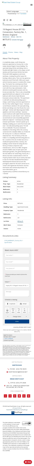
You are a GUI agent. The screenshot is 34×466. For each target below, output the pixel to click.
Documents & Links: (10, 236)
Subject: (7, 282)
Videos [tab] (16, 52)
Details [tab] (5, 52)
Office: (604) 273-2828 (18, 383)
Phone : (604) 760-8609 (18, 369)
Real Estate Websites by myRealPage (17, 409)
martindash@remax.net (18, 372)
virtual (24, 304)
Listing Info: (7, 199)
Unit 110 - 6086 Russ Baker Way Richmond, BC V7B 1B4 (17, 386)
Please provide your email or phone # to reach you (16, 275)
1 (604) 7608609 (8, 338)
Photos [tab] (10, 52)
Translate (23, 13)
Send (17, 321)
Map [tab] (20, 52)
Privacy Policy (17, 408)
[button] (17, 369)
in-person (12, 304)
